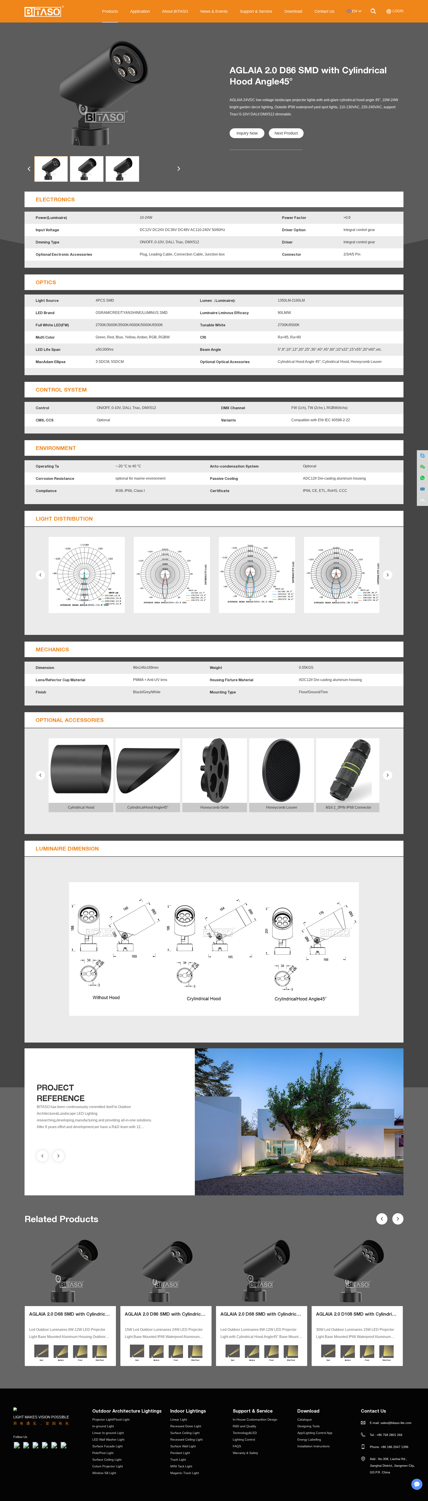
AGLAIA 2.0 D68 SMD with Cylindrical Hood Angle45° (277, 1314)
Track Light (178, 1459)
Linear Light (178, 1419)
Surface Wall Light (183, 1446)
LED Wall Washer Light (108, 1439)
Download (293, 11)
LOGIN (397, 11)
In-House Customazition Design (255, 1419)
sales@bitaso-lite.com (396, 1423)
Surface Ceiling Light (106, 1459)
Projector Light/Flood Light (111, 1419)
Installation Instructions (313, 1446)
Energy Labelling (309, 1439)
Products (110, 11)
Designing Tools (308, 1426)
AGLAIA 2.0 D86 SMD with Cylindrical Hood (171, 1314)
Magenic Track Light (184, 1473)
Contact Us (324, 11)
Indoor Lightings (188, 1410)
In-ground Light (103, 1426)
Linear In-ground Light (108, 1433)
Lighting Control (244, 1439)
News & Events (214, 11)
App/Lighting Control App (314, 1433)
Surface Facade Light (107, 1446)
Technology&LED (245, 1433)
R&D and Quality (244, 1426)
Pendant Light (180, 1453)
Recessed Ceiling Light (186, 1439)
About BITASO (175, 11)
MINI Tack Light (181, 1466)
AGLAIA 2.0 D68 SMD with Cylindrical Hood (75, 1314)
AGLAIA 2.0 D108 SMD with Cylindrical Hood (364, 1314)
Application (140, 11)
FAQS (237, 1446)
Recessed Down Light (185, 1426)
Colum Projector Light (107, 1466)
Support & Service (256, 11)
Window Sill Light (104, 1473)
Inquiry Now (247, 133)
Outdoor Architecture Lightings (127, 1410)
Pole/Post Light (102, 1453)
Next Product (286, 133)
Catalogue (304, 1419)
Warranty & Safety (245, 1453)
